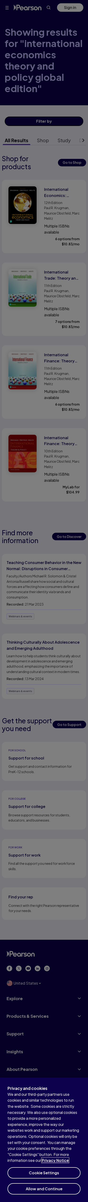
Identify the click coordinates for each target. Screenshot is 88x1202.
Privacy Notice (55, 1160)
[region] (44, 1139)
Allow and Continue (44, 1188)
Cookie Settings (44, 1172)
